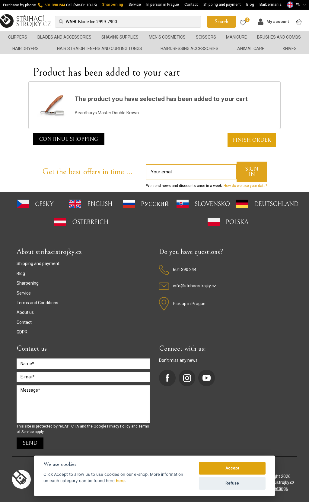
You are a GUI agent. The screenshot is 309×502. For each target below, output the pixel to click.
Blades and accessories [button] (64, 37)
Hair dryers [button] (25, 48)
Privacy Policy (118, 426)
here (120, 480)
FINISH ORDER (252, 140)
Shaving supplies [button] (120, 37)
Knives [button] (290, 48)
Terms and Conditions (37, 302)
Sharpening (112, 4)
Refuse (232, 483)
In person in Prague (162, 4)
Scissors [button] (206, 37)
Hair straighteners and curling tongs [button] (99, 48)
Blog (250, 4)
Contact (191, 4)
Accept (232, 468)
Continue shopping (68, 139)
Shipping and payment (222, 4)
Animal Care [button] (250, 48)
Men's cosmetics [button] (167, 37)
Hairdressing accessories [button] (189, 48)
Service (135, 4)
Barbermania (271, 4)
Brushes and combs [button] (279, 37)
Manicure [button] (236, 37)
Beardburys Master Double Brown (107, 112)
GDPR (22, 332)
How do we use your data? (245, 186)
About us (25, 312)
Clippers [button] (17, 37)
